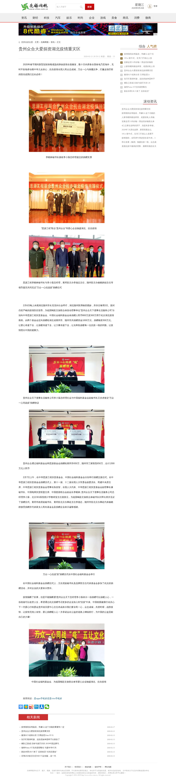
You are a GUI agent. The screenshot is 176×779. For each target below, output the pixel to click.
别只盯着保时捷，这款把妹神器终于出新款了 (40, 739)
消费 (137, 17)
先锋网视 (45, 42)
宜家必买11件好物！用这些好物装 (138, 62)
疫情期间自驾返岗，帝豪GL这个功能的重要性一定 (42, 727)
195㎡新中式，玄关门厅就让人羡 (138, 58)
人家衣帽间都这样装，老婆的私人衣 (139, 66)
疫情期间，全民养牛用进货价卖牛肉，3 (138, 138)
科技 (46, 17)
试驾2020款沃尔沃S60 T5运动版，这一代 (38, 756)
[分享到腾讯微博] (36, 707)
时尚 (80, 17)
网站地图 (108, 767)
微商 (148, 17)
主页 (37, 42)
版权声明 (98, 767)
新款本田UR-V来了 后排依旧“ (136, 91)
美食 (114, 17)
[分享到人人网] (41, 707)
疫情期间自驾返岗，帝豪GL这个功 (139, 54)
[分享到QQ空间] (26, 707)
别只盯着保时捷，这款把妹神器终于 (139, 79)
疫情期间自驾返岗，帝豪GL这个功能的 (138, 113)
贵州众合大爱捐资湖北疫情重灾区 (35, 731)
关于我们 (68, 767)
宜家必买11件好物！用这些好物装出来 (138, 121)
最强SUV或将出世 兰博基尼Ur (137, 75)
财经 (35, 17)
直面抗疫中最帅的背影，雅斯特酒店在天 (139, 146)
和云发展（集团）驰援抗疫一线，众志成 (139, 142)
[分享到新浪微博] (31, 707)
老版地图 (88, 767)
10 (122, 91)
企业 (91, 17)
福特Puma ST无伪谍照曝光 (135, 87)
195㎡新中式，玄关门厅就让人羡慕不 (137, 134)
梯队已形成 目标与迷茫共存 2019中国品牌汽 (40, 744)
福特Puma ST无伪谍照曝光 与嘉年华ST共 (39, 748)
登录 (155, 6)
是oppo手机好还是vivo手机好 (48, 698)
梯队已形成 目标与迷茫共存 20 (137, 83)
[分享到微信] (47, 707)
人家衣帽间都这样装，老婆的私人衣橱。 (139, 117)
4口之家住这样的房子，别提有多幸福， (138, 126)
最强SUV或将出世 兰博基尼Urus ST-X (37, 735)
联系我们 (78, 767)
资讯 (24, 17)
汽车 (58, 17)
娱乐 (69, 17)
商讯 (125, 17)
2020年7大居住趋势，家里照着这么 (137, 130)
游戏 (103, 17)
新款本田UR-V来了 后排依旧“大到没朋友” (39, 752)
